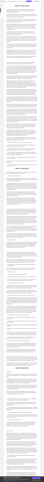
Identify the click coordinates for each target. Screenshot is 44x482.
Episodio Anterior (36, 1)
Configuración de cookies (36, 480)
